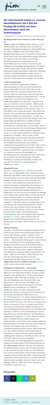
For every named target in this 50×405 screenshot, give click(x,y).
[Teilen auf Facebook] (7, 378)
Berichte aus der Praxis (24, 36)
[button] (4, 401)
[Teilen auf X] (13, 378)
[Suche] (37, 6)
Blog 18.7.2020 (24, 171)
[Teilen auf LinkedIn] (26, 378)
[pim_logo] (20, 6)
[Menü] (43, 6)
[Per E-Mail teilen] (32, 378)
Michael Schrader (40, 36)
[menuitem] (37, 6)
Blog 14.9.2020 (13, 217)
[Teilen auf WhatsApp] (20, 378)
